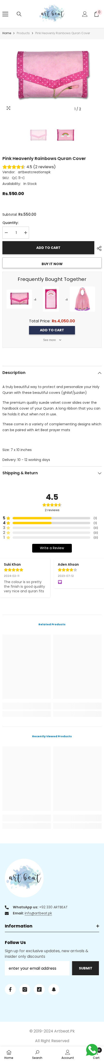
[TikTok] (39, 989)
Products (23, 33)
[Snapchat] (53, 989)
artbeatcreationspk (34, 172)
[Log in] (85, 14)
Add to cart (48, 247)
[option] (52, 76)
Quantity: (10, 222)
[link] (26, 706)
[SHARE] (98, 248)
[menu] (5, 14)
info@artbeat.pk (38, 913)
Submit (85, 968)
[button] (88, 109)
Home (6, 33)
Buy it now (52, 264)
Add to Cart (52, 330)
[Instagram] (24, 989)
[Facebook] (10, 989)
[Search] (19, 14)
